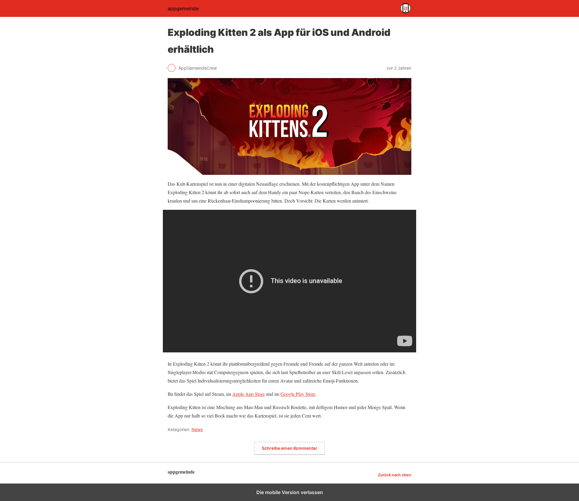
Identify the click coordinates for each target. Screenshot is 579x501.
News (197, 429)
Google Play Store (297, 394)
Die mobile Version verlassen (289, 492)
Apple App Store (248, 394)
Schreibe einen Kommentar (289, 448)
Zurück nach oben (394, 475)
